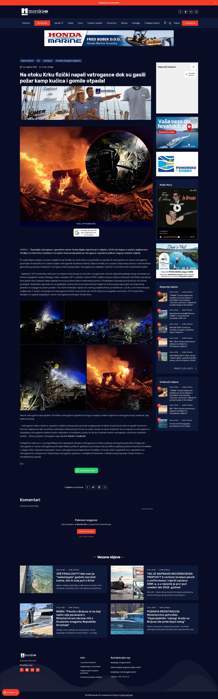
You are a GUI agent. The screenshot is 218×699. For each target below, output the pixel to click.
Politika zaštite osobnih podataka (89, 672)
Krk (38, 61)
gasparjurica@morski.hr (132, 667)
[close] (215, 3)
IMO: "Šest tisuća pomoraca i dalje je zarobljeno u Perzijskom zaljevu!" (182, 343)
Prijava (177, 23)
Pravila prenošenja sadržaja (91, 677)
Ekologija (136, 23)
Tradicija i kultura (151, 23)
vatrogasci (48, 61)
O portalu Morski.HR (87, 662)
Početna (26, 23)
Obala (70, 23)
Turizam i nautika (94, 23)
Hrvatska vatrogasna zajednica (68, 61)
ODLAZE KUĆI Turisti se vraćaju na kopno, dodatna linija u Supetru (182, 329)
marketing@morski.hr (127, 672)
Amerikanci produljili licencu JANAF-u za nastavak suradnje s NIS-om (182, 315)
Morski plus (42, 23)
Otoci (80, 23)
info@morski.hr (125, 662)
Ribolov (124, 23)
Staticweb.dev (126, 695)
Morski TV (59, 23)
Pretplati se (190, 23)
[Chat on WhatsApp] (86, 470)
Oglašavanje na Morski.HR (90, 666)
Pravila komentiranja (29, 506)
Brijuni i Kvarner (27, 61)
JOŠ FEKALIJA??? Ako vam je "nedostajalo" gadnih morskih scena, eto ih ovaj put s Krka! (183, 358)
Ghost (115, 695)
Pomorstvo (112, 23)
